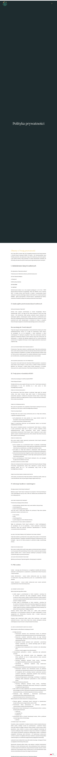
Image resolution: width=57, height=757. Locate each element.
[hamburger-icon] (52, 4)
